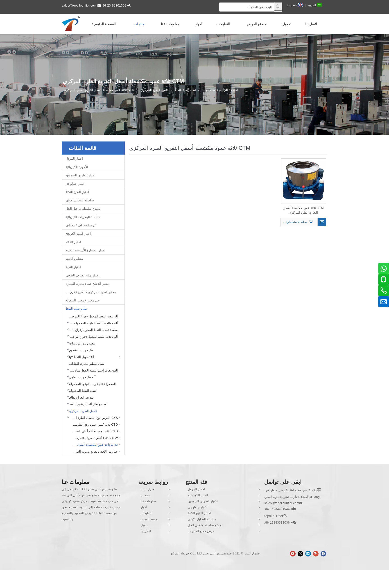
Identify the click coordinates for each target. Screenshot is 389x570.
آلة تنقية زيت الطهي (82, 377)
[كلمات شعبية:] (278, 6)
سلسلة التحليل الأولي (80, 200)
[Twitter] (300, 553)
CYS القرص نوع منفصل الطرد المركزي (94, 418)
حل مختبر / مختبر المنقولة (83, 300)
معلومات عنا (148, 501)
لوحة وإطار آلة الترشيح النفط (88, 404)
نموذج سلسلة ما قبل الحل (83, 208)
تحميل (144, 525)
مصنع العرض (148, 519)
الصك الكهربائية (198, 495)
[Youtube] (293, 553)
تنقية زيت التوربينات (82, 343)
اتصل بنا (145, 531)
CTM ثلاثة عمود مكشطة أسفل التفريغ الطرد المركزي (94, 445)
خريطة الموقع (180, 553)
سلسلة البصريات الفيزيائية (83, 217)
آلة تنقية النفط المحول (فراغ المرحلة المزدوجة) (92, 316)
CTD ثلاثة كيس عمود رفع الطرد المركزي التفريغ (94, 424)
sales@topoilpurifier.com (79, 5)
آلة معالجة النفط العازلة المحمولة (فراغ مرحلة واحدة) (92, 323)
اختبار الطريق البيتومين (80, 175)
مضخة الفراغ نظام (81, 397)
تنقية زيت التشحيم (81, 350)
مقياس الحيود (74, 258)
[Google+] (316, 553)
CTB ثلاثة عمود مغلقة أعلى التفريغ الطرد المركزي (94, 431)
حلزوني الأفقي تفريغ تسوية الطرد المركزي (94, 451)
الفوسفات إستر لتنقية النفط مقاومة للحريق (92, 370)
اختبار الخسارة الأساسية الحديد (86, 250)
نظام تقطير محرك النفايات (86, 363)
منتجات (145, 495)
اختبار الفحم (73, 242)
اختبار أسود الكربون (78, 233)
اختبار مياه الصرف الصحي (83, 275)
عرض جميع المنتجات (201, 531)
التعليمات (146, 513)
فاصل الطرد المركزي (83, 411)
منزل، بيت (147, 489)
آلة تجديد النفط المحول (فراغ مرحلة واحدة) (92, 336)
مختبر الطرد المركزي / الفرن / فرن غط (90, 292)
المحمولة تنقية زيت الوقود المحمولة (92, 384)
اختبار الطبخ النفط (77, 192)
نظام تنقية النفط (76, 308)
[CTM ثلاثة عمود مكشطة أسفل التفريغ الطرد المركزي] (303, 180)
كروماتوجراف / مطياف (81, 225)
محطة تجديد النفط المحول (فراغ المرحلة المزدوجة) (92, 330)
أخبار (143, 507)
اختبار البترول (74, 158)
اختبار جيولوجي (75, 183)
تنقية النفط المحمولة (82, 390)
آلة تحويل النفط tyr (81, 357)
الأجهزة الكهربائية (77, 167)
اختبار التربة (73, 267)
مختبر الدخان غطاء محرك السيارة (87, 283)
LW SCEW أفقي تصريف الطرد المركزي (94, 438)
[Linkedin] (308, 553)
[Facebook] (323, 553)
